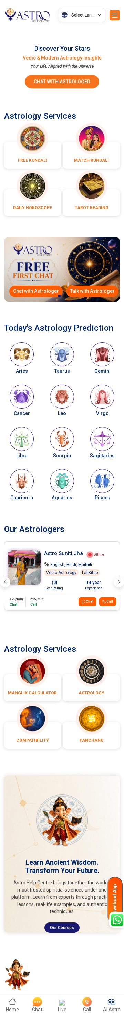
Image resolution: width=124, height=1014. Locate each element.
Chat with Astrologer (36, 291)
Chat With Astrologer (62, 81)
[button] (59, 296)
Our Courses (62, 927)
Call (109, 602)
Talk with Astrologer (92, 291)
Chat (89, 602)
